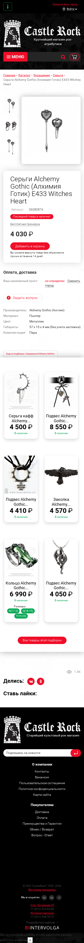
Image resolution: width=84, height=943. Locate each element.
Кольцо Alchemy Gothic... (21, 585)
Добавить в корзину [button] (30, 246)
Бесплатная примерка (25, 224)
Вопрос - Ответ (42, 835)
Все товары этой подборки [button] (42, 640)
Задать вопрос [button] (25, 298)
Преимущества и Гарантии (42, 823)
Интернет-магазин (42, 913)
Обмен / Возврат (42, 829)
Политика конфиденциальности (42, 789)
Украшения (41, 75)
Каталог (24, 75)
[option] (51, 130)
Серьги (58, 75)
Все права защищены (42, 889)
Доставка (42, 812)
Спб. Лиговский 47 (42, 905)
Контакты (7, 6)
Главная (9, 75)
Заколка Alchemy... (61, 502)
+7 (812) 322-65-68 (42, 909)
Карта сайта (42, 794)
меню (18, 56)
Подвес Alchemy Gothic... (61, 418)
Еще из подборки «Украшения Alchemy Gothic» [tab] (30, 353)
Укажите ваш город (64, 4)
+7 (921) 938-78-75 (42, 916)
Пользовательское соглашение (42, 783)
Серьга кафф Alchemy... (21, 418)
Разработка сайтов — (42, 922)
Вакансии (42, 777)
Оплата (42, 817)
